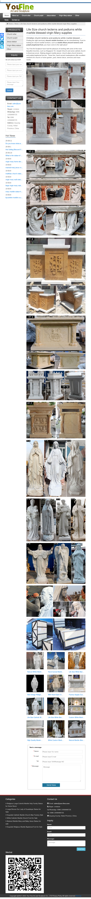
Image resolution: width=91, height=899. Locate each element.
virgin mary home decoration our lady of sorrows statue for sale (14, 162)
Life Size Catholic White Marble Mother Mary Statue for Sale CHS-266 (35, 717)
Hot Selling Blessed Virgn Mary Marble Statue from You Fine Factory (14, 149)
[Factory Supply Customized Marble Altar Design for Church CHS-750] (77, 683)
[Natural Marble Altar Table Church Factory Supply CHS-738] (77, 729)
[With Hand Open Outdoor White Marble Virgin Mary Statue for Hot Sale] (56, 683)
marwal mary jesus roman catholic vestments (14, 167)
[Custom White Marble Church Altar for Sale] (77, 706)
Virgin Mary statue (65, 15)
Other (77, 15)
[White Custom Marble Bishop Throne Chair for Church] (56, 729)
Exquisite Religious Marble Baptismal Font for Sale (24, 827)
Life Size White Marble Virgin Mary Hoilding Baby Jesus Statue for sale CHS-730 (56, 717)
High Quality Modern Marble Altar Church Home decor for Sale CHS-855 (35, 740)
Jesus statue (51, 15)
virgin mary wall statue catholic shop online (14, 179)
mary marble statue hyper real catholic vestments (14, 192)
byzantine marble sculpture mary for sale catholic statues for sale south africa (14, 197)
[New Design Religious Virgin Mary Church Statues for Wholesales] (35, 683)
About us (15, 15)
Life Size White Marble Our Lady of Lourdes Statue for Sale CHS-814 (77, 672)
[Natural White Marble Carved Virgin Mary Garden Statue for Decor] (35, 660)
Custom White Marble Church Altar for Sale (77, 717)
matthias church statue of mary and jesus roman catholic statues (14, 174)
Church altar (26, 15)
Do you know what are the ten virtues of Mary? (14, 143)
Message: (50, 839)
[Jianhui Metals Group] (20, 8)
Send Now (81, 849)
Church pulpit (38, 15)
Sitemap (78, 896)
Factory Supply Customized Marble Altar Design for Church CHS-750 (77, 694)
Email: (59, 803)
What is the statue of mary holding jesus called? (14, 155)
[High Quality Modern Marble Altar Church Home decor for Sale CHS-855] (35, 729)
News (6, 20)
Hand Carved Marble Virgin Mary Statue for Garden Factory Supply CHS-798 (56, 672)
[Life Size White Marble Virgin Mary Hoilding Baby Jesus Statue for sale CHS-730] (56, 706)
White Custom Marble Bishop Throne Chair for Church (56, 740)
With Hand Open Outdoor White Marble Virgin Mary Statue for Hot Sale (56, 694)
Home (7, 15)
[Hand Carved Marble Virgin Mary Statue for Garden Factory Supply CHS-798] (56, 660)
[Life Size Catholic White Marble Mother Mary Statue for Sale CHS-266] (35, 706)
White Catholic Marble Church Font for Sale (21, 818)
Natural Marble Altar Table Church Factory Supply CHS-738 (77, 740)
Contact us (15, 20)
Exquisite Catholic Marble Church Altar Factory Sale (24, 815)
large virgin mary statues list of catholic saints (14, 185)
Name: (49, 824)
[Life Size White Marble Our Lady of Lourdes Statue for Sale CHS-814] (77, 660)
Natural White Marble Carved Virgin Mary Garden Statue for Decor (35, 672)
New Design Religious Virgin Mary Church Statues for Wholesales (35, 694)
